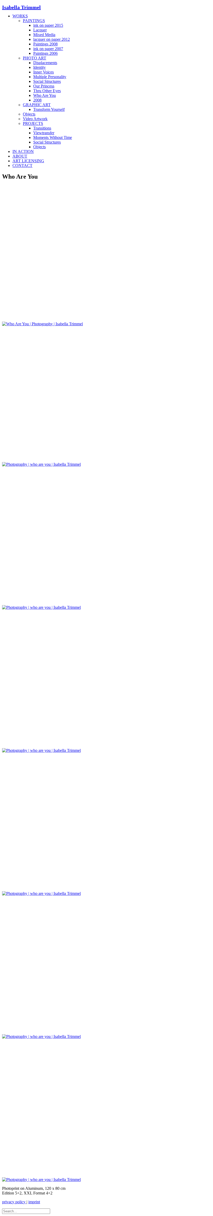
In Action (23, 151)
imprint (34, 1202)
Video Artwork (35, 119)
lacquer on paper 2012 (51, 39)
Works (20, 16)
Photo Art (34, 58)
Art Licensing (28, 161)
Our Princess (43, 86)
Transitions (42, 128)
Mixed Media (44, 34)
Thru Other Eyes (47, 91)
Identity (39, 67)
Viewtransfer (43, 133)
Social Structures (47, 81)
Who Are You (44, 95)
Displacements (45, 62)
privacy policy (14, 1202)
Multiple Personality (49, 77)
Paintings (34, 20)
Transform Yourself (49, 109)
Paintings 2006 (45, 53)
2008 (37, 100)
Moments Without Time (52, 137)
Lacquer (40, 30)
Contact (22, 165)
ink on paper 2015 (48, 25)
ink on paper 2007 (48, 48)
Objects (29, 114)
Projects (33, 123)
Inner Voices (43, 72)
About (19, 156)
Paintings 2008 (45, 44)
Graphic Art (37, 105)
